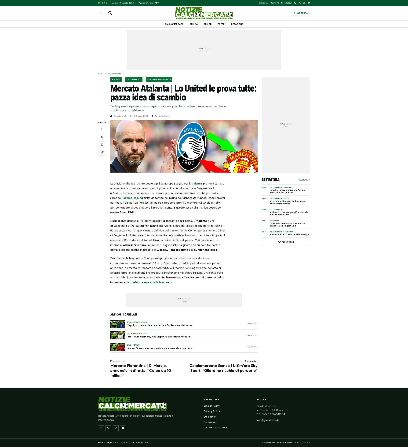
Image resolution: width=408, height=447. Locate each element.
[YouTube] (309, 2)
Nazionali (274, 221)
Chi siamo (263, 3)
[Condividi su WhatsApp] (102, 144)
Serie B (208, 24)
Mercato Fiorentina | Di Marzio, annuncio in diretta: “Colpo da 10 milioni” (140, 370)
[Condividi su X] (102, 137)
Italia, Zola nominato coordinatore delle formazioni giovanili (287, 224)
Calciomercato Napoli (137, 322)
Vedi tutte (304, 180)
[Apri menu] (101, 13)
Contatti (274, 3)
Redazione (237, 24)
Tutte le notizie (286, 242)
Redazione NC (119, 116)
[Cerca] (110, 13)
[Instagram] (304, 2)
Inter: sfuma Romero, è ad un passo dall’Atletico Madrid (159, 336)
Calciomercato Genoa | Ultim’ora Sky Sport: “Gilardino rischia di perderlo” (223, 368)
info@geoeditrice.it (268, 420)
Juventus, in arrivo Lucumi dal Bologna (289, 234)
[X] (300, 2)
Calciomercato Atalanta (159, 79)
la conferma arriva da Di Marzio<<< (150, 282)
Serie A (194, 24)
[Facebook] (295, 2)
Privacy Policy (212, 411)
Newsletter (286, 3)
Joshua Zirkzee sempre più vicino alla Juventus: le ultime (159, 348)
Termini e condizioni (215, 427)
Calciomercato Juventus (281, 232)
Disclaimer (210, 416)
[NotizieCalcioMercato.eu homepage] (204, 13)
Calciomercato (174, 24)
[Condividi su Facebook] (102, 129)
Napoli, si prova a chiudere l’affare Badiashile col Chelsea (160, 325)
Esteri (221, 24)
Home (101, 74)
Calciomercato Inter (136, 334)
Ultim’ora (302, 13)
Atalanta (116, 79)
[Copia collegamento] (102, 152)
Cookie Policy (212, 406)
